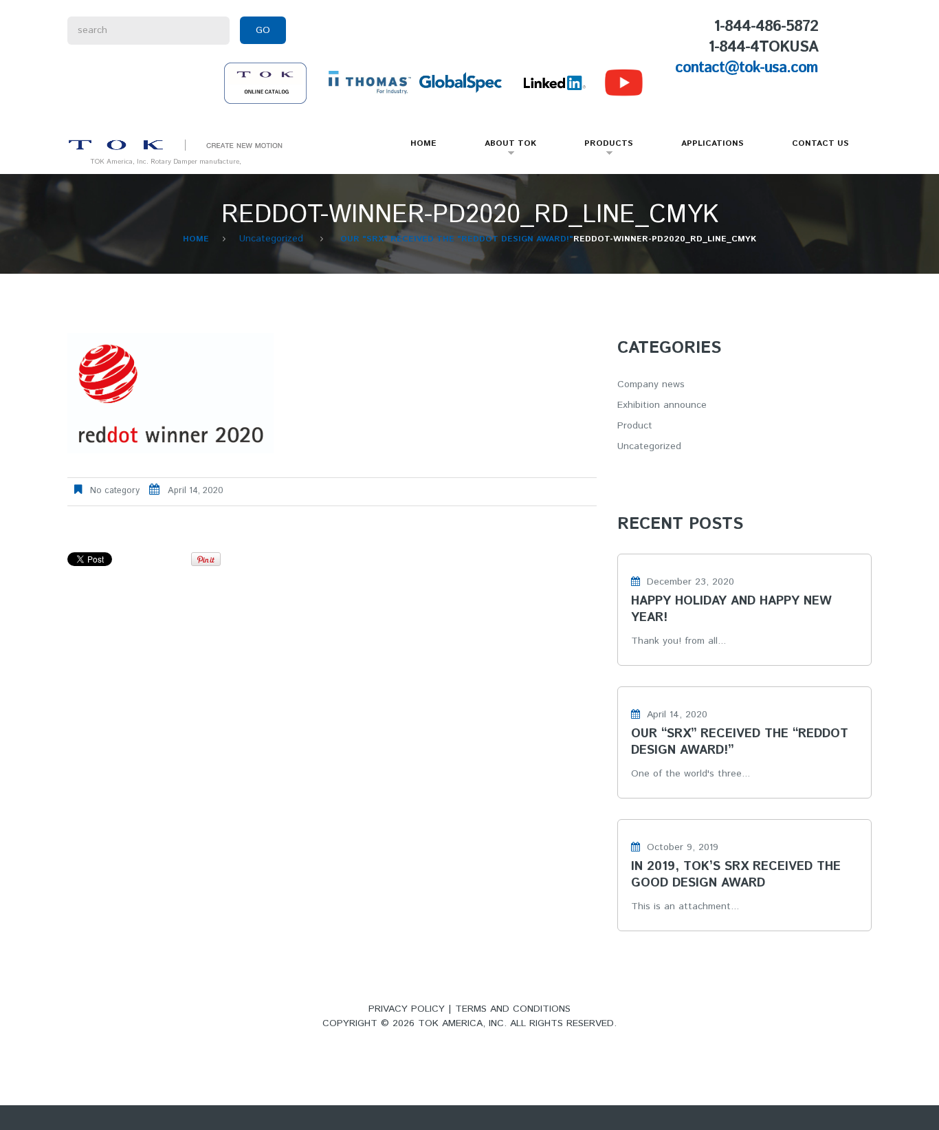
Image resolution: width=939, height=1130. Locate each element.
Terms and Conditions (513, 1009)
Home (423, 143)
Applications (712, 143)
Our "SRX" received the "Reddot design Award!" (456, 239)
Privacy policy (406, 1009)
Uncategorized (271, 239)
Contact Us (820, 143)
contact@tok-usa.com (746, 68)
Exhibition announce (662, 405)
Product (634, 426)
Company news (651, 384)
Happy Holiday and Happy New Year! (731, 609)
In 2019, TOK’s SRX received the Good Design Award (736, 875)
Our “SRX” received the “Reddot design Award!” (739, 742)
